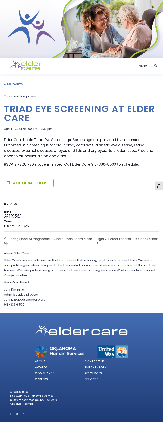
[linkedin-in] (23, 414)
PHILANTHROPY (96, 367)
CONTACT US (95, 361)
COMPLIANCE (44, 373)
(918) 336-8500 (19, 392)
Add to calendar (29, 183)
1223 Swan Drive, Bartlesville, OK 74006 (32, 396)
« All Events (13, 84)
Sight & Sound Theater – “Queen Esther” (128, 239)
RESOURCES (93, 373)
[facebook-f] (11, 414)
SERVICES (91, 379)
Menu (143, 66)
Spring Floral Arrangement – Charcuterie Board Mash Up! (48, 241)
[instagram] (17, 414)
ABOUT (40, 361)
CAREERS (41, 379)
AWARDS (41, 367)
